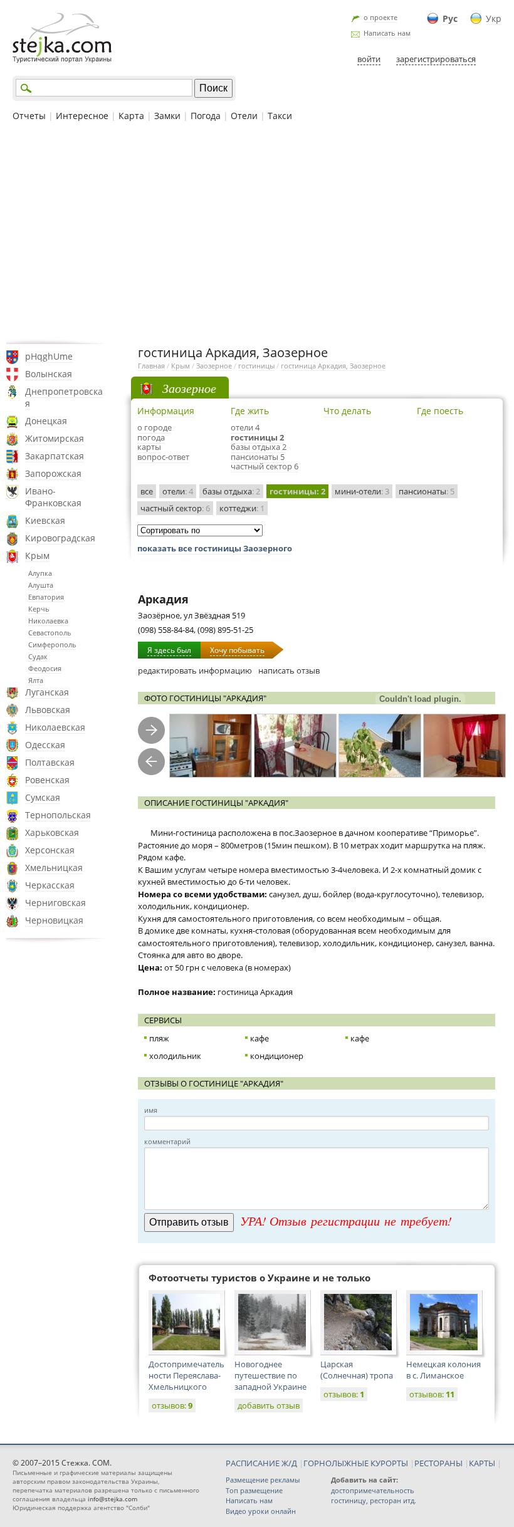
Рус (450, 18)
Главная (151, 365)
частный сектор (175, 508)
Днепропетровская (64, 397)
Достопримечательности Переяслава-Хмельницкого (186, 1375)
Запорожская (53, 473)
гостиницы (256, 365)
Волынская (48, 374)
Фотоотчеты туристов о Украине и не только (259, 1277)
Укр (493, 18)
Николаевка (48, 620)
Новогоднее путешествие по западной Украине (270, 1375)
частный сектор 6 (264, 466)
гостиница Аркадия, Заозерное (333, 365)
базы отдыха (231, 491)
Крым (37, 555)
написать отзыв (289, 670)
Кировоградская (60, 538)
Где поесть (440, 411)
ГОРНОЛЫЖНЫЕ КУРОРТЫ (355, 1463)
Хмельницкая (54, 867)
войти (368, 59)
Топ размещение (254, 1490)
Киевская (45, 520)
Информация (165, 411)
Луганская (47, 692)
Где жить (250, 411)
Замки (167, 116)
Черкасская (50, 885)
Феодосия (44, 668)
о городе (154, 427)
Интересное (82, 116)
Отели (244, 116)
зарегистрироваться (436, 59)
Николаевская (55, 727)
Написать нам (387, 33)
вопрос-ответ (163, 456)
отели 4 (245, 427)
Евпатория (46, 597)
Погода (206, 116)
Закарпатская (54, 456)
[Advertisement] (257, 231)
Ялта (35, 680)
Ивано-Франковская (53, 497)
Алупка (40, 573)
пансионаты (426, 491)
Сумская (42, 797)
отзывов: (172, 1405)
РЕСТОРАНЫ (438, 1463)
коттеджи (242, 508)
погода (151, 437)
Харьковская (52, 832)
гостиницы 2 (257, 437)
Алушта (40, 585)
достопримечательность (372, 1490)
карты (149, 446)
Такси (280, 116)
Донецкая (46, 421)
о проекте (380, 17)
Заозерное (214, 365)
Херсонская (50, 850)
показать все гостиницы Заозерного (214, 548)
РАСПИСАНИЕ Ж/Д (261, 1463)
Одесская (45, 745)
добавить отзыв (269, 1405)
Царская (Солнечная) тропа (356, 1369)
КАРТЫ (482, 1463)
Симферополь (52, 644)
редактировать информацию (195, 670)
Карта (131, 116)
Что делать (347, 411)
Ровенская (47, 780)
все (146, 491)
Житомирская (54, 438)
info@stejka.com (112, 1498)
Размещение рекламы (263, 1479)
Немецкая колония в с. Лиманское (443, 1369)
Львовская (47, 710)
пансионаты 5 (258, 456)
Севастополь (49, 632)
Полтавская (50, 762)
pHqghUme (49, 356)
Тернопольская (58, 815)
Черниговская (55, 903)
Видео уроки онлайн (261, 1511)
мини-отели (362, 491)
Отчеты (29, 116)
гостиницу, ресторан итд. (373, 1500)
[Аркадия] (210, 746)
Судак (38, 656)
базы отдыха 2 (258, 446)
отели (177, 491)
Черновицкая (54, 920)
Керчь (39, 608)
